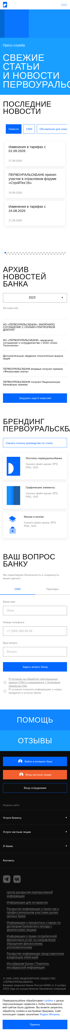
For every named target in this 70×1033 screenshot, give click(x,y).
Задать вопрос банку (35, 666)
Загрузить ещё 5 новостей (35, 398)
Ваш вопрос (10, 643)
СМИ (29, 128)
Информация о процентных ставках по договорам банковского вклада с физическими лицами (34, 926)
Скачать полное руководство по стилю (29, 443)
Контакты (8, 860)
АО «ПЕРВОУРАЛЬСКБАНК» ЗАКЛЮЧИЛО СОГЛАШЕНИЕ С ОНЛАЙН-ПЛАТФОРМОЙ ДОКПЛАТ (29, 327)
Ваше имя (9, 601)
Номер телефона (13, 622)
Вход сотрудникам (35, 787)
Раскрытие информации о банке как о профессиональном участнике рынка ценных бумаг (33, 912)
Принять (35, 1024)
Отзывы (35, 741)
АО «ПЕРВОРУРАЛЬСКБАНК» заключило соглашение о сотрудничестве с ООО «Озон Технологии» (30, 343)
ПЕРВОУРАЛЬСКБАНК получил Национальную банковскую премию (31, 383)
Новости (14, 128)
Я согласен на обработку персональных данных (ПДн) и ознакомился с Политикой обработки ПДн (34, 682)
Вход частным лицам (38, 774)
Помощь (35, 720)
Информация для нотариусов (27, 902)
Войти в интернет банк (38, 761)
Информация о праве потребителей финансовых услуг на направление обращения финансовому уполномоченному (32, 942)
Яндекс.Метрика (50, 1014)
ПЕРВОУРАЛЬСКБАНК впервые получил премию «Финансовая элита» (33, 370)
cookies (48, 1000)
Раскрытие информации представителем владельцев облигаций (35, 955)
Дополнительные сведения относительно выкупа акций (33, 357)
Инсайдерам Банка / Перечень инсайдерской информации (28, 965)
